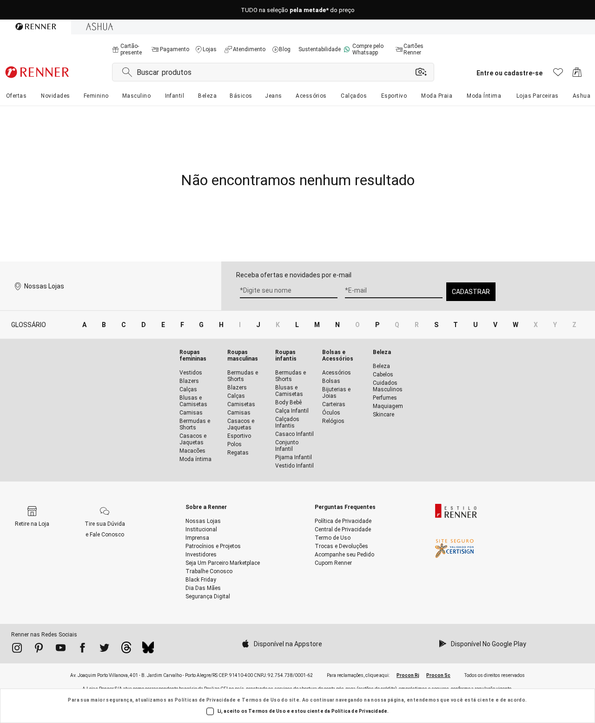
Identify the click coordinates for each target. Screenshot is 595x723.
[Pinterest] (39, 649)
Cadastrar (471, 291)
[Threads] (126, 650)
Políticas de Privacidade (205, 700)
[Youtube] (60, 649)
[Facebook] (82, 649)
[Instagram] (17, 649)
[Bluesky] (148, 650)
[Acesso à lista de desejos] (558, 74)
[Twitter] (104, 649)
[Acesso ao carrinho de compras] (577, 74)
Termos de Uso (261, 700)
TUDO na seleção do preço (298, 10)
